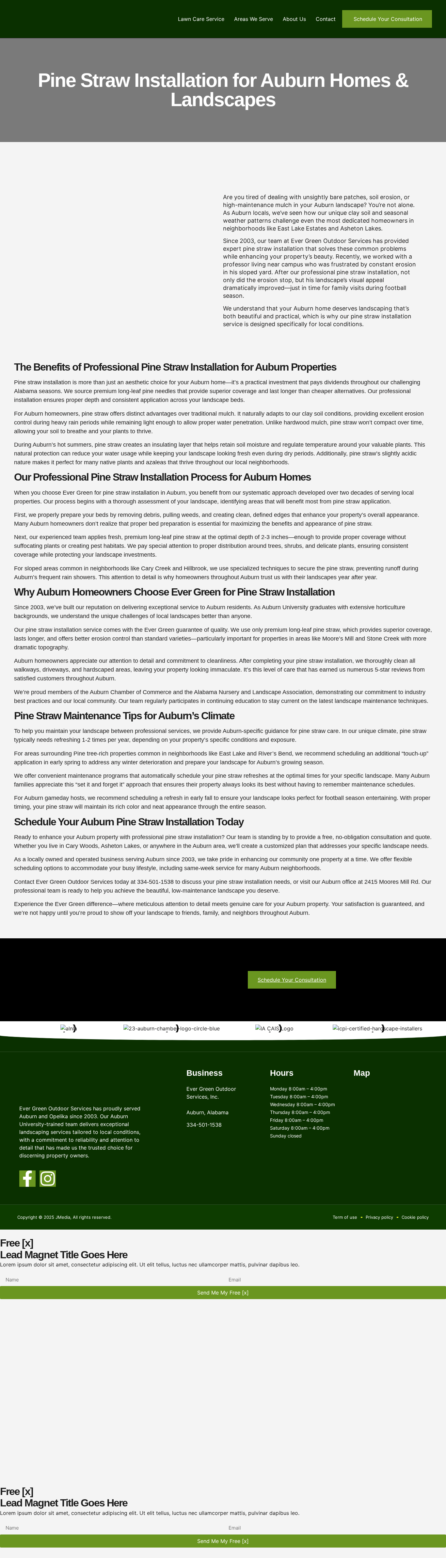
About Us (294, 19)
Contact (326, 19)
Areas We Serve (253, 19)
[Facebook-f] (27, 1178)
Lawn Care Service (201, 19)
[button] (387, 19)
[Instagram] (48, 1178)
